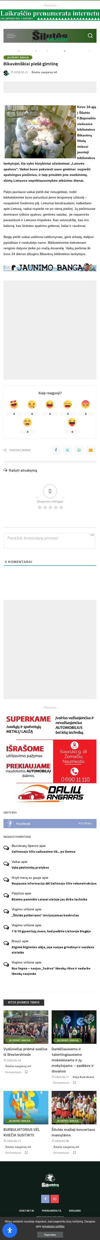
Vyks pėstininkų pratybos (30, 867)
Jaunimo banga (18, 57)
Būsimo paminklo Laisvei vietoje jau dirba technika (49, 899)
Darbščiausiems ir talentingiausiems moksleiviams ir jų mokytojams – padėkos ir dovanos (73, 1060)
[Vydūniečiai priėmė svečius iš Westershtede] (25, 1027)
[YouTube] (54, 1199)
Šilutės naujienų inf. (45, 72)
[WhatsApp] (79, 450)
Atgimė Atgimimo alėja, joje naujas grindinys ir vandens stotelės (53, 950)
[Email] (90, 450)
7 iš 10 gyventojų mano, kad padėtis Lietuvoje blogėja (51, 931)
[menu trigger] (13, 36)
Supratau (50, 1234)
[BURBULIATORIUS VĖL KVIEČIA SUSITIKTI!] (25, 1107)
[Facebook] (55, 450)
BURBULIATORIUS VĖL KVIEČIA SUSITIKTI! (21, 1132)
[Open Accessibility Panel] (9, 1230)
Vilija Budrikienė (83, 1077)
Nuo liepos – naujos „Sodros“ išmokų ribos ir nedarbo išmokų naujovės (51, 971)
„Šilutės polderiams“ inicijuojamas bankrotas (45, 915)
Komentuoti (13, 1072)
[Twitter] (67, 450)
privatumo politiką (53, 1226)
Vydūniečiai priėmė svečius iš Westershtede (25, 1051)
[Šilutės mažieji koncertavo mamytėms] (74, 1107)
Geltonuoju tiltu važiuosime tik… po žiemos (43, 851)
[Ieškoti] (90, 36)
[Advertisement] (51, 87)
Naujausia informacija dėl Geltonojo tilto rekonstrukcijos (54, 883)
